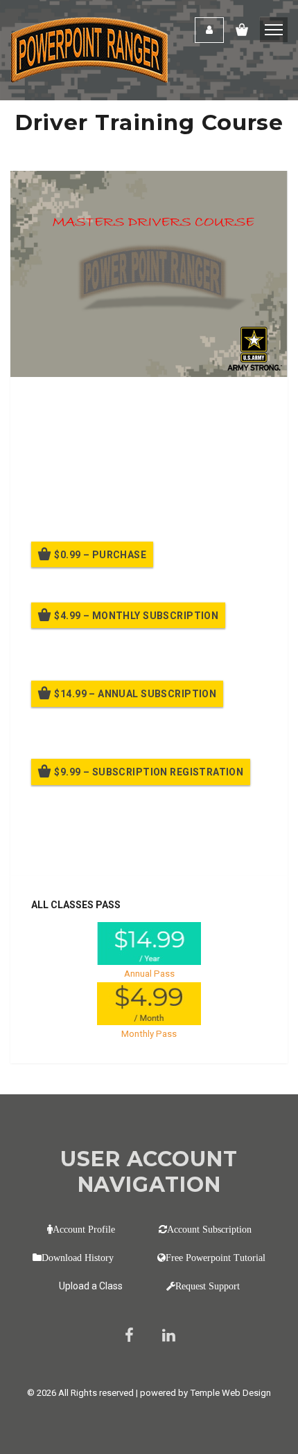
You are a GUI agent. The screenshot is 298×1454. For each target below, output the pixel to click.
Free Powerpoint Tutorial (215, 1257)
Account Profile (84, 1229)
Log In (133, 845)
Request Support (207, 1286)
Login (209, 30)
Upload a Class (91, 1285)
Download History (78, 1257)
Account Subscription (209, 1229)
